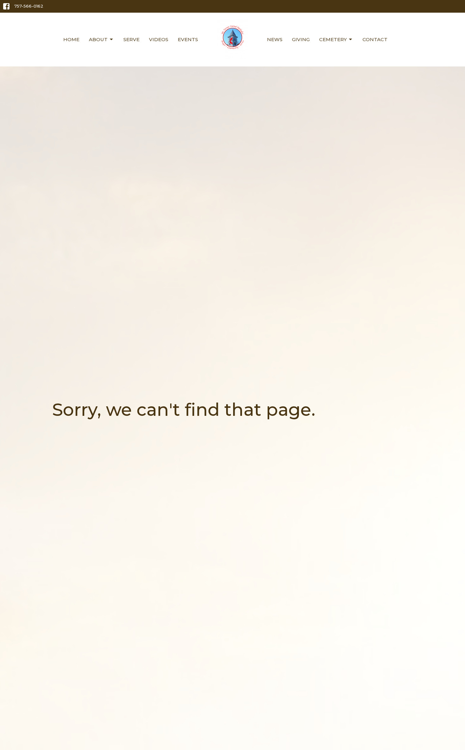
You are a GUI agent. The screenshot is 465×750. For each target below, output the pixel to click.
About (98, 39)
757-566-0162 (28, 6)
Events (188, 39)
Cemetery (333, 39)
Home (71, 39)
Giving (301, 39)
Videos (158, 39)
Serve (131, 39)
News (274, 39)
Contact (375, 39)
